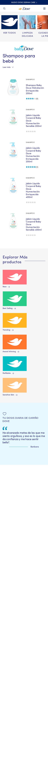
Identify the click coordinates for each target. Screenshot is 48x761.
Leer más (7, 67)
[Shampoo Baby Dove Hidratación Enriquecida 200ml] (13, 87)
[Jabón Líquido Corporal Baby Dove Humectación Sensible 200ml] (13, 117)
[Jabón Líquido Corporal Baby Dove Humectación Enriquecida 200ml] (13, 150)
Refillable (7, 373)
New (5, 287)
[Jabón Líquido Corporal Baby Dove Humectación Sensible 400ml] (13, 221)
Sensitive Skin (8, 395)
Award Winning (9, 352)
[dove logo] (24, 8)
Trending (6, 330)
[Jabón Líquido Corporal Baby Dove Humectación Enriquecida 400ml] (13, 186)
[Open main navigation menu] (44, 10)
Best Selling (8, 308)
